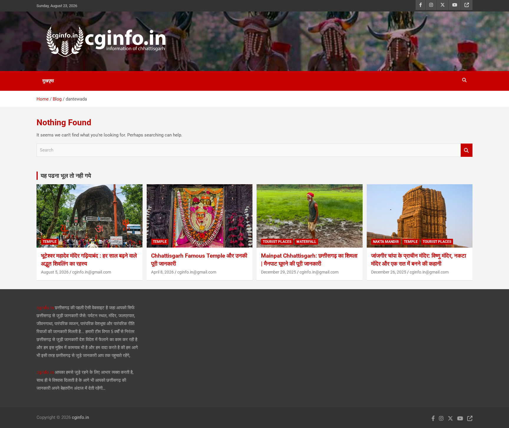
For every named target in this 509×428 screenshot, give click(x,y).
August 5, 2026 (55, 272)
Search (466, 150)
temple (50, 242)
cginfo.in (45, 307)
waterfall (306, 242)
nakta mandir (386, 242)
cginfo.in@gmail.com (91, 272)
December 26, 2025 (388, 272)
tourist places (277, 242)
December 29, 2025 (278, 272)
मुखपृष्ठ (48, 80)
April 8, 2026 (162, 272)
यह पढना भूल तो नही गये (66, 175)
